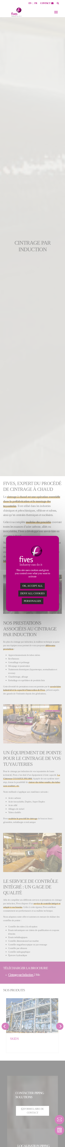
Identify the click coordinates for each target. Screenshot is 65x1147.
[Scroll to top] (59, 1139)
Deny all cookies (32, 593)
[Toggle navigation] (56, 12)
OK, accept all (32, 585)
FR (35, 3)
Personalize (32, 601)
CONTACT (45, 3)
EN (30, 3)
